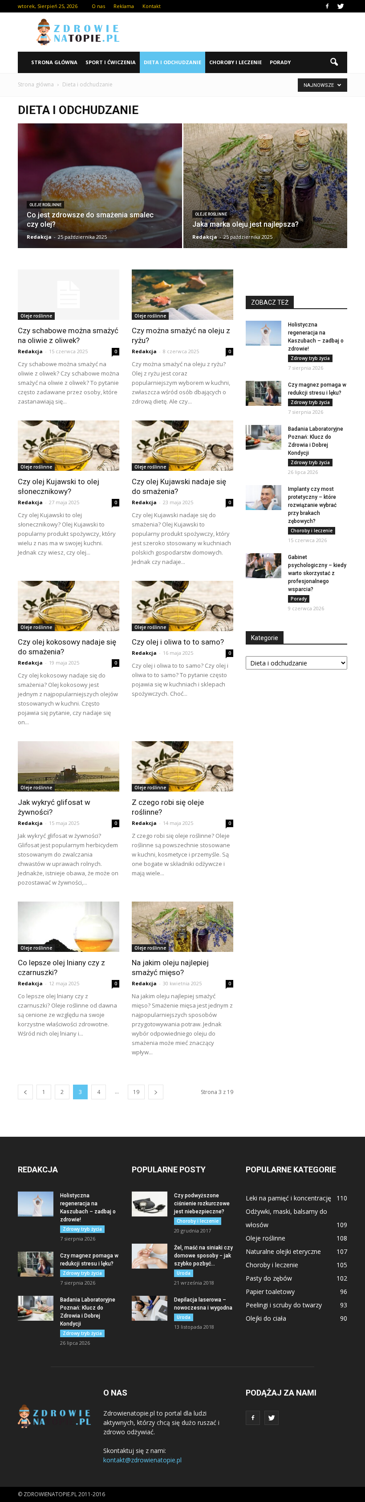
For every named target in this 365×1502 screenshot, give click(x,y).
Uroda (184, 1273)
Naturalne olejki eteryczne (283, 1251)
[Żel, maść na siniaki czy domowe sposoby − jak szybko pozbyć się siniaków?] (149, 1256)
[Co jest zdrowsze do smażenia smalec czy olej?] (100, 189)
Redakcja (39, 236)
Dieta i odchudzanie (172, 62)
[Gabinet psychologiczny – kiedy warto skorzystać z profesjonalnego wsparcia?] (263, 565)
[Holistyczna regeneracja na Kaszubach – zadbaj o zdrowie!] (263, 333)
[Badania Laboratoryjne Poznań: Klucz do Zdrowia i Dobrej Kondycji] (263, 437)
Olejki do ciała (266, 1318)
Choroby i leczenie (235, 62)
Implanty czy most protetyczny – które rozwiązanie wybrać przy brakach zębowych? (312, 505)
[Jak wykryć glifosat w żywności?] (68, 766)
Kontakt (151, 6)
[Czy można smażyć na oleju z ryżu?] (182, 294)
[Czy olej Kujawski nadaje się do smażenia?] (182, 445)
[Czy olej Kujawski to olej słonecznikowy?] (68, 445)
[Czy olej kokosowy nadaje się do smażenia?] (68, 606)
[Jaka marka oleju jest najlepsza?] (265, 188)
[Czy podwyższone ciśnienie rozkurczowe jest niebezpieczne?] (149, 1204)
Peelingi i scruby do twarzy (284, 1305)
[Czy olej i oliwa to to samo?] (182, 606)
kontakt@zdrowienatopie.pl (142, 1460)
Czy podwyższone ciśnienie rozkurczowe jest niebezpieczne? (202, 1203)
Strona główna (54, 62)
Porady (280, 62)
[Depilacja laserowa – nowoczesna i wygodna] (149, 1308)
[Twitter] (340, 6)
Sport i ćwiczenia (110, 62)
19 (136, 1092)
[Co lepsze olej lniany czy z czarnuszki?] (68, 927)
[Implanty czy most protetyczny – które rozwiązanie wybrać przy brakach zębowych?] (263, 497)
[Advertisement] (242, 32)
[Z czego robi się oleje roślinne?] (182, 766)
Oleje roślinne (45, 205)
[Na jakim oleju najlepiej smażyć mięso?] (182, 927)
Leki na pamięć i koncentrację (288, 1198)
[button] (334, 62)
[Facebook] (327, 6)
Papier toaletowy (270, 1291)
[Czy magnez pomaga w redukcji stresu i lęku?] (263, 393)
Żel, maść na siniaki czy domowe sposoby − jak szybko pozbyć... (203, 1256)
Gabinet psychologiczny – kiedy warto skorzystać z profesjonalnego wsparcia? (317, 573)
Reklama (124, 6)
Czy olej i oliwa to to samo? (178, 641)
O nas (98, 6)
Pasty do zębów (269, 1278)
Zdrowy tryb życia (310, 358)
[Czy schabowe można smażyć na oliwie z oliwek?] (68, 294)
